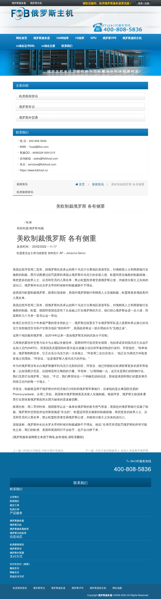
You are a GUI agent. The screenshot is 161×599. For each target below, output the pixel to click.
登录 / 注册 (143, 3)
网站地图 (117, 587)
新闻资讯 (22, 184)
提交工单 (14, 505)
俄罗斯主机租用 (18, 533)
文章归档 (22, 85)
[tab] (80, 85)
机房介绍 (14, 509)
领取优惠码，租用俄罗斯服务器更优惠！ (107, 3)
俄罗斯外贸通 (28, 117)
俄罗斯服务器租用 (19, 528)
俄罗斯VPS (77, 587)
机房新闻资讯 (28, 96)
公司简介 (14, 497)
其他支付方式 (17, 576)
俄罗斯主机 (36, 3)
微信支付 (14, 568)
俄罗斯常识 (27, 106)
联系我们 (80, 482)
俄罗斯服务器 (19, 3)
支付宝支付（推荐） (20, 564)
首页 (81, 184)
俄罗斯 (33, 228)
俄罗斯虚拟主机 (98, 587)
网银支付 (14, 572)
